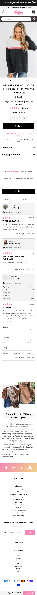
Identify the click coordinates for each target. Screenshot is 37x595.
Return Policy (18, 489)
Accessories (18, 566)
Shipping (18, 502)
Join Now (30, 533)
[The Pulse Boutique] (18, 12)
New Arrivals (18, 550)
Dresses (18, 558)
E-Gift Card (18, 569)
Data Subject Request (18, 510)
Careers (18, 491)
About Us (18, 486)
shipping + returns (11, 154)
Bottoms (18, 561)
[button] (18, 108)
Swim (18, 553)
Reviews (18, 507)
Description (7, 147)
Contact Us (18, 505)
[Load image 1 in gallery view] (18, 50)
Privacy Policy (18, 497)
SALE (18, 571)
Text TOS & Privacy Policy (18, 494)
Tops (18, 555)
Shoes (18, 563)
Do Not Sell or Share (18, 513)
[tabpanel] (18, 50)
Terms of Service (18, 499)
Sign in (6, 139)
